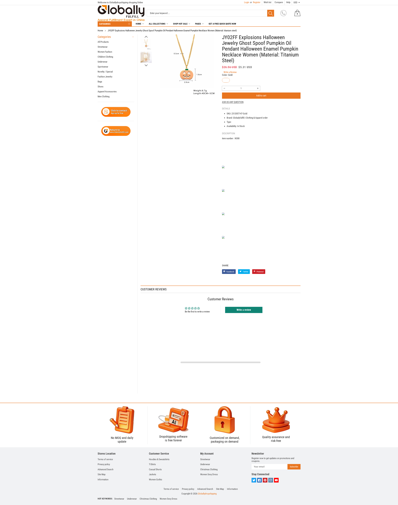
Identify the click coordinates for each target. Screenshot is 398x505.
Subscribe (294, 466)
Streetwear (103, 46)
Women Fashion (105, 51)
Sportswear (103, 66)
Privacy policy (104, 464)
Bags (100, 81)
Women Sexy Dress (209, 474)
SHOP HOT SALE (180, 24)
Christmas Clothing (209, 469)
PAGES (198, 24)
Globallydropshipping (207, 493)
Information (103, 479)
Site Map (101, 474)
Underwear (102, 61)
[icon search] (270, 13)
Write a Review (230, 72)
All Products (103, 42)
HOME (138, 24)
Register (255, 2)
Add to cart (261, 95)
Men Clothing (103, 96)
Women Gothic (155, 479)
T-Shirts (152, 464)
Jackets (152, 474)
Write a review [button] (244, 309)
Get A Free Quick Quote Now (222, 24)
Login (246, 2)
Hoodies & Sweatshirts (159, 459)
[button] (146, 36)
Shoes (100, 86)
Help (288, 2)
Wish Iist (267, 2)
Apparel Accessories (107, 91)
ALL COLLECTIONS (157, 24)
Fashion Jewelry (105, 76)
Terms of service (105, 459)
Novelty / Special (105, 71)
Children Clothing (105, 56)
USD (295, 2)
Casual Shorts (155, 469)
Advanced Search (105, 469)
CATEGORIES (105, 24)
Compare (279, 2)
